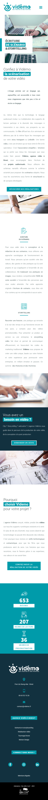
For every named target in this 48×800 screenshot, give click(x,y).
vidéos (42, 522)
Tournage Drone (24, 736)
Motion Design (24, 740)
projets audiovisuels (16, 164)
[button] (41, 7)
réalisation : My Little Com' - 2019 (24, 786)
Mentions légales (24, 776)
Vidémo (26, 349)
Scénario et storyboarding (24, 728)
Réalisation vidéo (24, 732)
